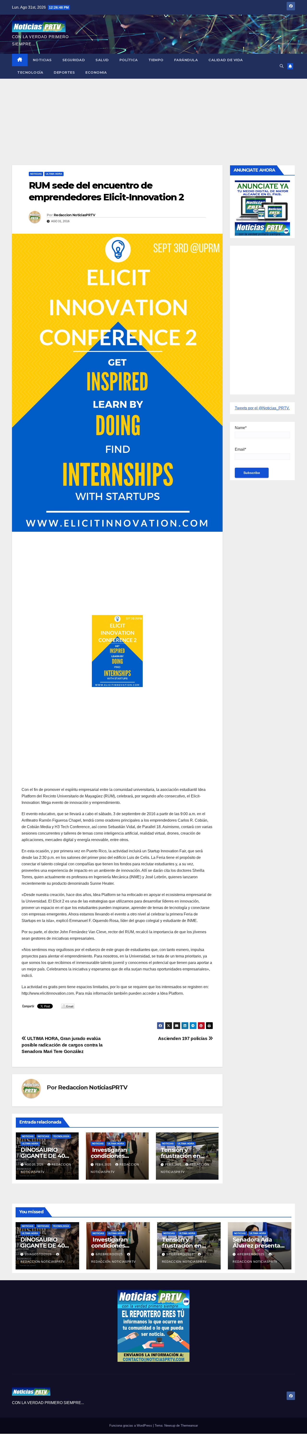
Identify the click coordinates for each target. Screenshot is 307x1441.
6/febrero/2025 (110, 1254)
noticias (28, 1136)
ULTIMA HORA (54, 174)
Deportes (64, 72)
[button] (281, 66)
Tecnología (30, 72)
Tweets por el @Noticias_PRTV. (262, 408)
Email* (240, 449)
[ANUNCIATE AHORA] (262, 208)
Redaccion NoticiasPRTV (74, 215)
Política (128, 60)
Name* (241, 428)
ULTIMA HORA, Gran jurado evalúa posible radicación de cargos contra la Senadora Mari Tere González (62, 1045)
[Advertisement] (153, 114)
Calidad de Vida (225, 60)
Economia (96, 72)
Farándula (186, 60)
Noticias (42, 60)
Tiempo (156, 60)
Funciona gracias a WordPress (131, 1425)
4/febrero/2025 (251, 1254)
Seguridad (73, 60)
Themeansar (189, 1425)
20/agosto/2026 (39, 1254)
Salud (102, 60)
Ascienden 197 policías (183, 1038)
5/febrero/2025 (180, 1254)
